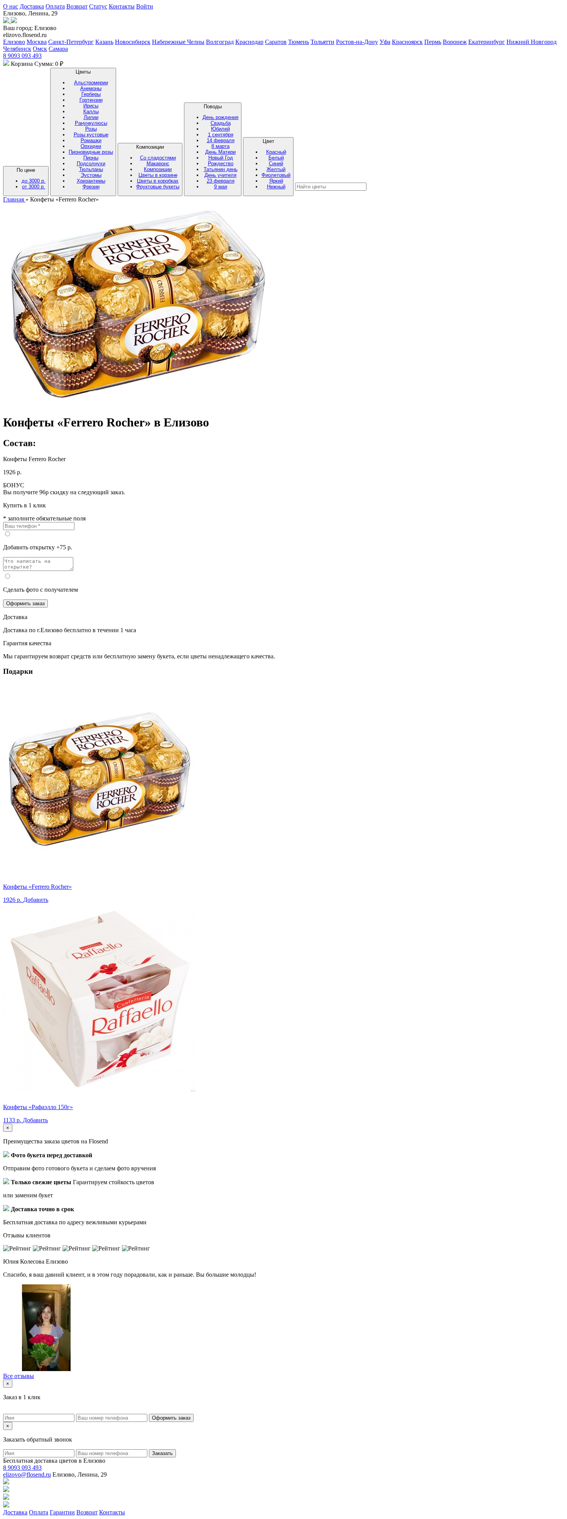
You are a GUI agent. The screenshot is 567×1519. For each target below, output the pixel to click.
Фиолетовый (276, 175)
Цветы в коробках (158, 181)
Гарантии (62, 1512)
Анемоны (90, 88)
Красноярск (407, 42)
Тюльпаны (91, 169)
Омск (40, 48)
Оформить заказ (25, 603)
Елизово (14, 42)
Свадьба (221, 123)
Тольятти (322, 42)
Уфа (385, 42)
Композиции (157, 167)
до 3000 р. (34, 181)
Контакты (122, 6)
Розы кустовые (91, 135)
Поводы (220, 147)
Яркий (276, 181)
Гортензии (91, 100)
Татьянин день (221, 169)
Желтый (276, 169)
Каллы (91, 111)
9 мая (220, 187)
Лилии (91, 117)
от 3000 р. (33, 187)
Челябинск (17, 48)
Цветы (91, 129)
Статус (98, 6)
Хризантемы (91, 181)
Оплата (55, 6)
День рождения (220, 117)
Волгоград (220, 42)
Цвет (276, 164)
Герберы (91, 94)
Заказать (162, 1453)
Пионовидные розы (91, 152)
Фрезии (91, 187)
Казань (104, 42)
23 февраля (221, 181)
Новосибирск (132, 42)
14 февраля (221, 140)
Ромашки (91, 140)
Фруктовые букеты (157, 187)
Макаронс (158, 163)
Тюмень (298, 42)
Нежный (276, 187)
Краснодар (249, 42)
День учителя (220, 175)
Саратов (276, 42)
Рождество (220, 163)
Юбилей (220, 129)
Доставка (32, 6)
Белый (276, 158)
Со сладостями (158, 158)
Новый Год (220, 158)
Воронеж (455, 42)
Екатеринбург (486, 42)
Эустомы (91, 175)
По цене (31, 178)
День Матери (220, 152)
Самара (58, 48)
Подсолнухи (91, 163)
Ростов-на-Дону (357, 42)
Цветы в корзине (157, 175)
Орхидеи (91, 146)
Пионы (90, 158)
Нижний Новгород (531, 42)
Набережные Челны (178, 42)
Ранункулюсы (91, 123)
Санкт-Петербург (71, 42)
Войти (144, 6)
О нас (10, 6)
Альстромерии (91, 83)
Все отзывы (18, 1376)
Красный (276, 152)
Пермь (432, 42)
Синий (276, 163)
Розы (91, 129)
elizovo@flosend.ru (27, 1474)
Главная (14, 199)
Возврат (77, 6)
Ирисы (90, 106)
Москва (37, 42)
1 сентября (220, 135)
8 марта (220, 146)
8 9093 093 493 (22, 55)
